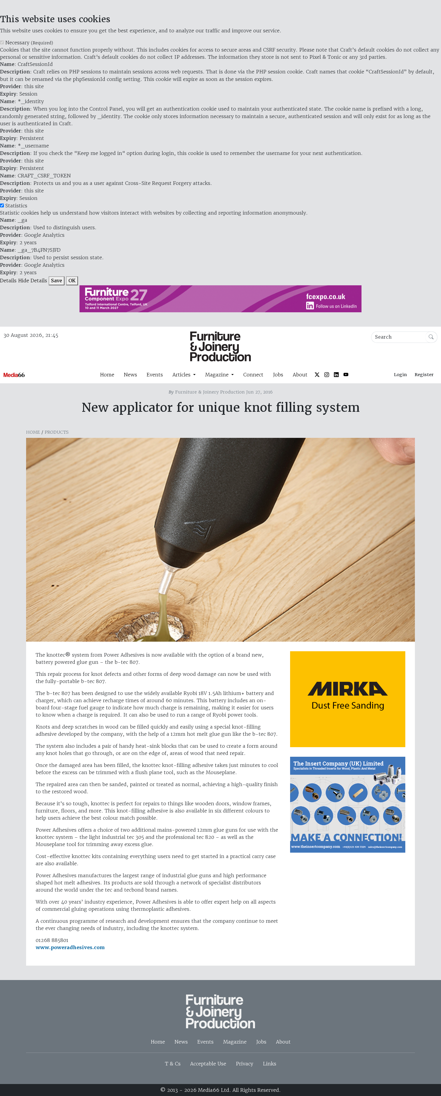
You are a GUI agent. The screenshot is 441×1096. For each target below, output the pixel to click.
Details (8, 281)
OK (72, 281)
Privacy (244, 1064)
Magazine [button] (217, 375)
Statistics (16, 206)
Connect (253, 375)
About (300, 375)
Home (107, 375)
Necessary (29, 43)
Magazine (235, 1042)
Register (424, 374)
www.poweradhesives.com (70, 947)
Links (269, 1064)
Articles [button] (182, 375)
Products (57, 432)
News (130, 375)
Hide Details (32, 281)
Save (56, 281)
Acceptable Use (208, 1064)
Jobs (278, 375)
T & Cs (173, 1064)
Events (155, 375)
